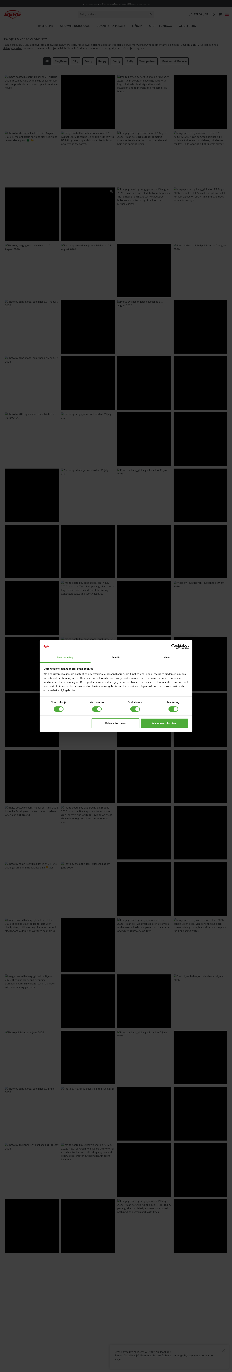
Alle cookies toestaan (164, 723)
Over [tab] (167, 657)
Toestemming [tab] (65, 657)
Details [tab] (116, 657)
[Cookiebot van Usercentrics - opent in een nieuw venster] (174, 646)
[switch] (97, 709)
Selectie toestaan (115, 723)
